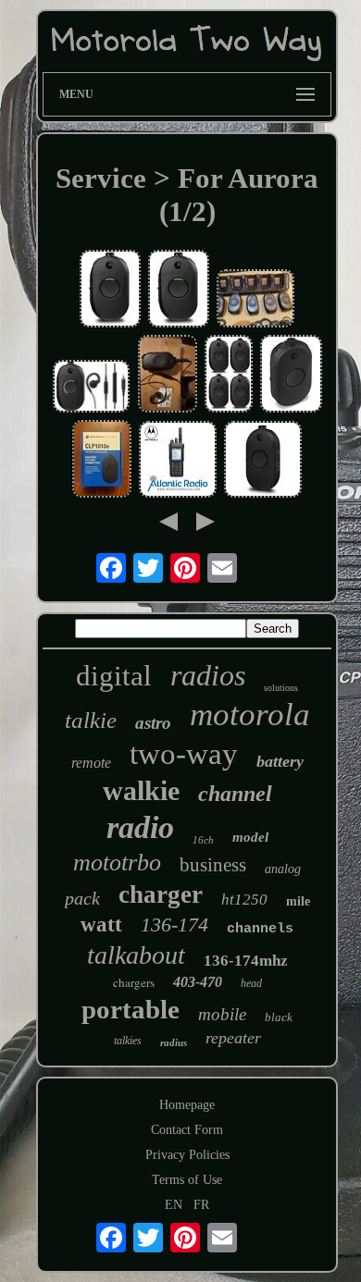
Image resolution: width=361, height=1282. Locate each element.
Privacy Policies (187, 1155)
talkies (128, 1040)
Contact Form (187, 1130)
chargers (134, 982)
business (213, 865)
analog (283, 869)
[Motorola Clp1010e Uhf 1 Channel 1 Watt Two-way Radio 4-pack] (229, 375)
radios (207, 675)
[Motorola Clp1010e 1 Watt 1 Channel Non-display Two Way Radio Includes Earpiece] (110, 290)
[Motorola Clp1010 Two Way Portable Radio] (255, 300)
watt (101, 924)
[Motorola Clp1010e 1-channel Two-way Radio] (101, 460)
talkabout (136, 955)
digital (114, 675)
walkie (141, 790)
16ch (203, 839)
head (251, 983)
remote (91, 762)
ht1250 (244, 899)
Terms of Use (187, 1180)
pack (82, 898)
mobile (222, 1014)
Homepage (187, 1105)
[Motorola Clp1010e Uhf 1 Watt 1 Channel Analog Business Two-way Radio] (167, 375)
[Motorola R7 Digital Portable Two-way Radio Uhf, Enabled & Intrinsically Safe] (177, 461)
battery (280, 761)
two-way (184, 753)
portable (130, 1009)
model (250, 837)
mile (298, 901)
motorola (250, 714)
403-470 (197, 982)
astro (153, 723)
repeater (233, 1038)
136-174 (174, 924)
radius (173, 1042)
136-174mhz (246, 960)
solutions (281, 688)
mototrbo (117, 862)
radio (140, 827)
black (279, 1017)
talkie (91, 720)
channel (235, 794)
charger (160, 894)
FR (201, 1205)
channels (260, 929)
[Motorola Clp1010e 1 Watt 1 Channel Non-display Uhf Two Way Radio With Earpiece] (91, 388)
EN (173, 1205)
